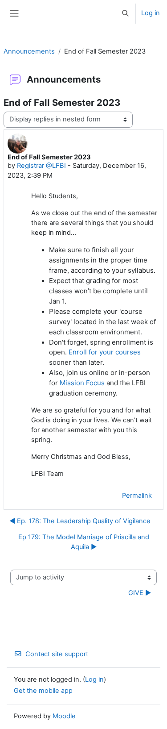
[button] (126, 13)
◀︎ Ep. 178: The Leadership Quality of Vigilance (80, 521)
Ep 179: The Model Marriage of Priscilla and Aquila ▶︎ (83, 542)
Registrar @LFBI (41, 166)
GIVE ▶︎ (139, 593)
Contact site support (56, 654)
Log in (150, 13)
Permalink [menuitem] (137, 496)
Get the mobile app (43, 691)
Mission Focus (82, 383)
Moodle (64, 716)
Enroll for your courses (105, 352)
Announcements (29, 51)
